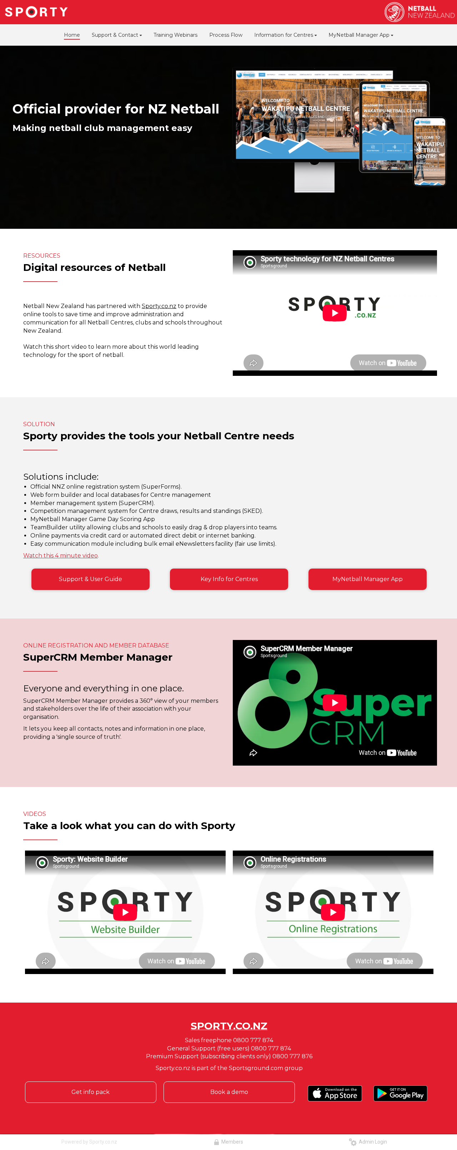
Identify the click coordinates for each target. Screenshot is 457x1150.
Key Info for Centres (229, 579)
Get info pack (90, 1092)
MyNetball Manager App (367, 579)
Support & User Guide (90, 579)
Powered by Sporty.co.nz (89, 1142)
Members (231, 1142)
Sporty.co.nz (159, 306)
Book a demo (229, 1092)
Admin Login (372, 1142)
